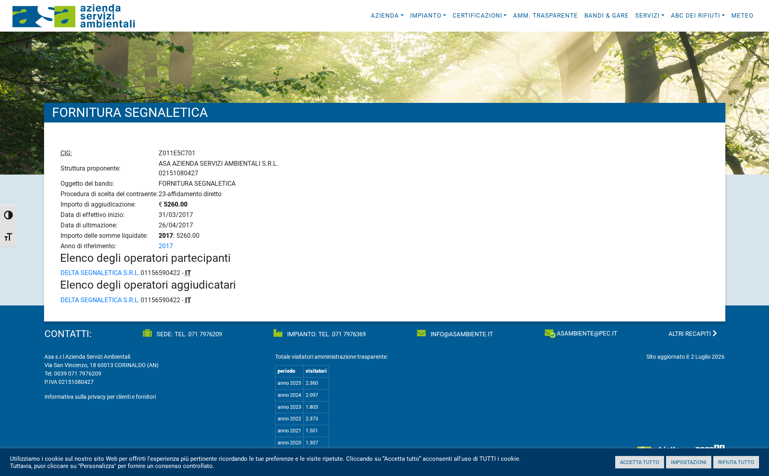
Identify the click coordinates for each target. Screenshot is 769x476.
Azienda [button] (385, 15)
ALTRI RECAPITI (690, 333)
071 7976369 (349, 334)
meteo (742, 15)
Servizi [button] (647, 15)
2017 (166, 246)
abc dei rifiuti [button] (695, 15)
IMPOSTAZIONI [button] (689, 462)
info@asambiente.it (461, 334)
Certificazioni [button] (477, 15)
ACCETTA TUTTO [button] (639, 462)
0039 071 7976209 (77, 373)
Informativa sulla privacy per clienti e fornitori (100, 397)
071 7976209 (205, 334)
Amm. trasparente (545, 15)
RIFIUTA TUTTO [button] (736, 462)
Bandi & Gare (606, 15)
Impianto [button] (425, 15)
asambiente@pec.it (587, 333)
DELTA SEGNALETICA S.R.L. (100, 273)
